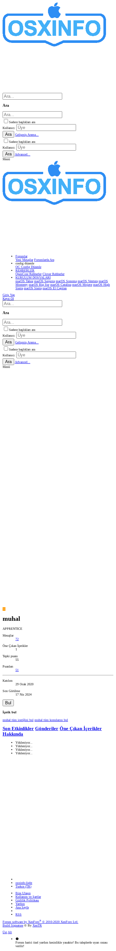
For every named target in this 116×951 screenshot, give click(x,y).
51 (17, 670)
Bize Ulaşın (23, 893)
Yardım (20, 904)
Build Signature (13, 925)
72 (17, 639)
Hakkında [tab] (13, 734)
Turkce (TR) (23, 886)
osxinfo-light (23, 883)
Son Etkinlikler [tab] (18, 728)
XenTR (37, 925)
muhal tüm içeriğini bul (18, 720)
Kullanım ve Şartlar (28, 896)
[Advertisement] (58, 427)
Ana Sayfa (22, 907)
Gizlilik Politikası (27, 900)
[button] (6, 159)
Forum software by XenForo (40, 922)
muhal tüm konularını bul (51, 720)
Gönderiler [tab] (46, 728)
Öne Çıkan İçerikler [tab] (81, 728)
